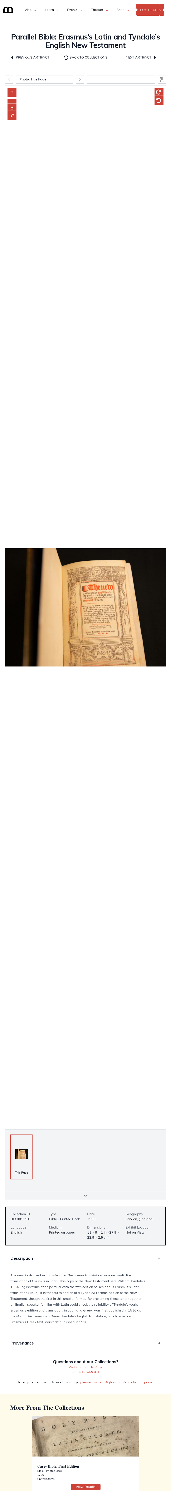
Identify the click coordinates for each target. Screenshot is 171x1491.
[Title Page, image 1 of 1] (21, 1154)
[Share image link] (12, 108)
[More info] (85, 1195)
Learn (49, 10)
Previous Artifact (32, 57)
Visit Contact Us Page (86, 1367)
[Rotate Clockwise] (159, 92)
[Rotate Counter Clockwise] (159, 100)
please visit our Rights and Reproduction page (116, 1382)
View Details (86, 1487)
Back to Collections (88, 57)
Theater (97, 10)
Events (72, 10)
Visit (28, 10)
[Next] (80, 79)
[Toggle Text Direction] (162, 79)
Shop (120, 10)
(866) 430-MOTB (85, 1372)
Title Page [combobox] (32, 79)
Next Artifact (139, 57)
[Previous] (9, 79)
